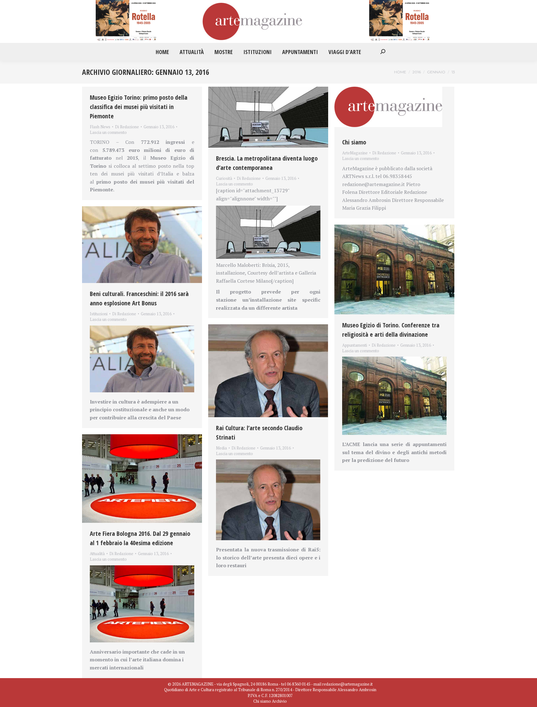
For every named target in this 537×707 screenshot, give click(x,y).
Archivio (279, 701)
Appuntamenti (354, 345)
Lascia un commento (108, 132)
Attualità (97, 553)
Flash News (100, 127)
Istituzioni (99, 314)
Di (127, 127)
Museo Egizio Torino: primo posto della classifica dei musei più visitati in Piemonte (138, 106)
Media (221, 448)
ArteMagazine (355, 153)
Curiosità (224, 178)
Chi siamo (354, 142)
